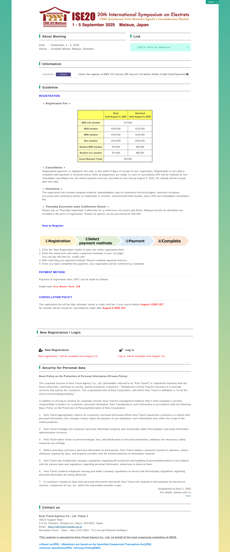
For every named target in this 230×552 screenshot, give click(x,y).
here (188, 495)
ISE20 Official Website (154, 47)
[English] (212, 2)
